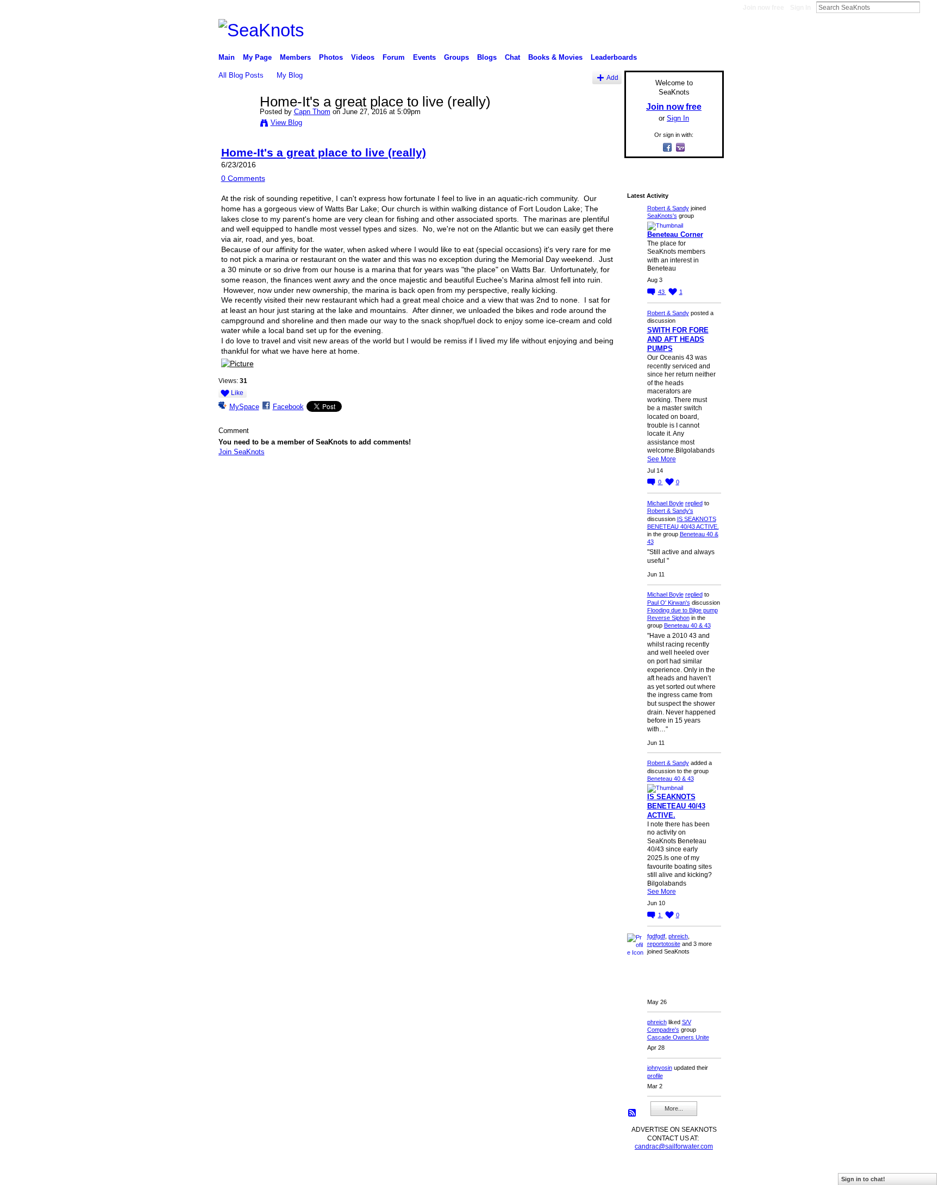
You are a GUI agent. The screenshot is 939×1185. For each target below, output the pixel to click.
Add (612, 77)
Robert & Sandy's (670, 510)
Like (237, 393)
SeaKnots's (662, 215)
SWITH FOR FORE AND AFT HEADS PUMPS (678, 339)
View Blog (286, 122)
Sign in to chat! (863, 1179)
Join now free (763, 7)
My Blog (290, 75)
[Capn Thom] (235, 124)
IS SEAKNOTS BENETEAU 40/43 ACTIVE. (676, 806)
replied (694, 503)
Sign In (800, 7)
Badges (600, 1172)
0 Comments (243, 178)
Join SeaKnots (241, 452)
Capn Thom (312, 112)
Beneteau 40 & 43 (687, 625)
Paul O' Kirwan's (668, 602)
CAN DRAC (294, 1172)
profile (655, 1076)
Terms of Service (699, 1172)
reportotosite (663, 944)
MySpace (244, 407)
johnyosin (659, 1067)
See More (661, 459)
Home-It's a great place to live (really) (323, 152)
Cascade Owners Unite (678, 1037)
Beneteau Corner (675, 234)
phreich (678, 936)
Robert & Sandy (668, 208)
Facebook (288, 407)
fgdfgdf (656, 936)
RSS (632, 1113)
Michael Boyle (665, 503)
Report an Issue (643, 1172)
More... (674, 1108)
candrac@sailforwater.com (674, 1146)
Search (928, 7)
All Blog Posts (241, 75)
